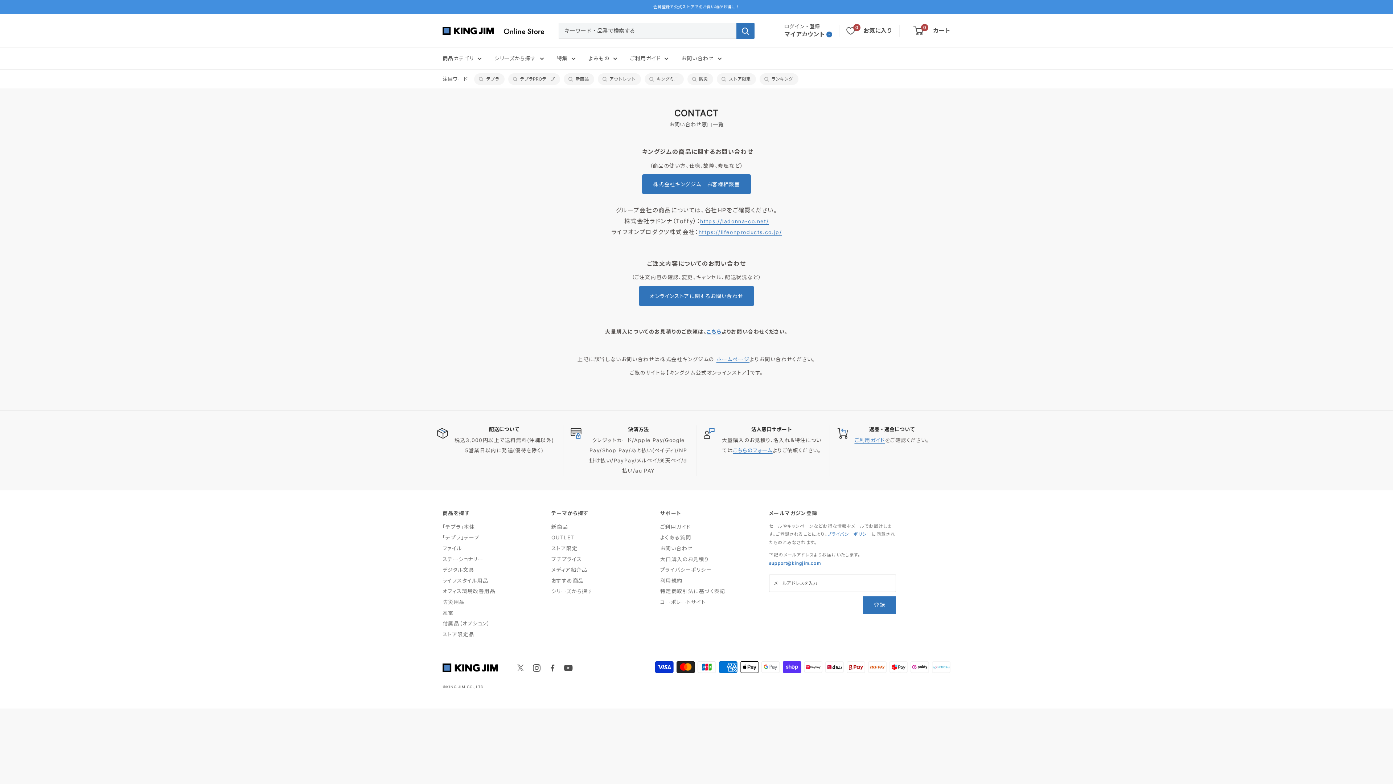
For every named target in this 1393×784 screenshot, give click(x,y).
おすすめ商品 (567, 580)
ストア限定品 (458, 634)
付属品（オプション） (466, 623)
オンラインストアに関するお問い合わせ (696, 296)
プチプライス (566, 559)
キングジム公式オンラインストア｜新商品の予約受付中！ (696, 6)
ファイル (452, 548)
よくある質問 (675, 537)
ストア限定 (740, 79)
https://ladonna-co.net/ (734, 221)
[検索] (745, 31)
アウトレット (622, 79)
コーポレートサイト (683, 602)
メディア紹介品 (569, 570)
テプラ (492, 79)
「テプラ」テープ (461, 537)
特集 (562, 58)
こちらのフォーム (753, 450)
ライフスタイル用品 (466, 580)
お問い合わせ (697, 58)
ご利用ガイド (645, 58)
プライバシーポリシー (686, 570)
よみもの (598, 58)
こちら (714, 331)
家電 (448, 613)
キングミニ (667, 79)
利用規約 (671, 580)
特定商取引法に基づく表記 (693, 591)
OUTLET (562, 537)
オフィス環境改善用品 (469, 591)
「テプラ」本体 (459, 527)
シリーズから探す (515, 58)
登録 (879, 605)
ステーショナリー (463, 559)
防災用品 (454, 602)
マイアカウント (804, 34)
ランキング (782, 79)
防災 (703, 79)
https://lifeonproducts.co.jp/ (740, 232)
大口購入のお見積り (684, 559)
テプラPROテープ (537, 79)
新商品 (582, 79)
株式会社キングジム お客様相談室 (696, 184)
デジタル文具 (458, 570)
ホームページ (733, 359)
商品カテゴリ (458, 58)
